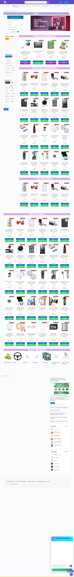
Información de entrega (41, 481)
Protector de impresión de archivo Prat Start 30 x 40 (24, 110)
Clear (8, 101)
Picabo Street (56, 457)
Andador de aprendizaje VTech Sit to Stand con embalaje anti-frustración (63, 52)
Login (60, 2)
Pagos (48, 481)
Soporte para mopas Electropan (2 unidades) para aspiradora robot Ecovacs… (64, 137)
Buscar (6, 109)
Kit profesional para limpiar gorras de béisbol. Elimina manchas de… (31, 308)
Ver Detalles (25, 61)
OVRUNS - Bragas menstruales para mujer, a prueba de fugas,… (20, 308)
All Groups (66, 426)
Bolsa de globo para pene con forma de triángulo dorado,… (34, 163)
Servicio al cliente (31, 481)
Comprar (25, 63)
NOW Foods (8, 63)
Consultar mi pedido (56, 547)
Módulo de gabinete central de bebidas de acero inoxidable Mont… (9, 308)
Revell (13, 67)
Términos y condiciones (21, 481)
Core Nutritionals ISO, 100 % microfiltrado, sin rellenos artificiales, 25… (9, 230)
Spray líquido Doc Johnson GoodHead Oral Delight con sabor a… (64, 256)
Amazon (52, 395)
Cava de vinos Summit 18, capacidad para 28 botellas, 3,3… (65, 110)
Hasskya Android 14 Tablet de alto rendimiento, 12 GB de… (53, 334)
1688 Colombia (57, 432)
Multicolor (8, 93)
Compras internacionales (57, 549)
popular (55, 429)
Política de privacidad (10, 481)
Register (66, 2)
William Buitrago (59, 404)
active (52, 429)
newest (59, 429)
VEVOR (13, 70)
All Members (66, 451)
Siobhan (55, 460)
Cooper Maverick (57, 466)
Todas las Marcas (9, 56)
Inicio (5, 11)
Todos (8, 82)
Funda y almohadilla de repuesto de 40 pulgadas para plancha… (31, 334)
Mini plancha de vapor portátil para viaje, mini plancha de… (44, 163)
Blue (13, 85)
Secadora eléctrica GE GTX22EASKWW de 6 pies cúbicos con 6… (44, 84)
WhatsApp (38, 63)
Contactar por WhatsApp (63, 569)
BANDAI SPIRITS (9, 72)
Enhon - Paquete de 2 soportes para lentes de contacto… (54, 136)
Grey (8, 96)
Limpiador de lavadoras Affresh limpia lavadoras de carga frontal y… (50, 52)
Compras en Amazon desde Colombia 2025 (59, 407)
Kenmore (8, 74)
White (8, 85)
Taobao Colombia (57, 438)
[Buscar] (48, 2)
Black (14, 82)
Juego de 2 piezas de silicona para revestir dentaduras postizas (65, 84)
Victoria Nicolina (56, 469)
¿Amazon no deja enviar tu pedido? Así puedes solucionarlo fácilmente (58, 414)
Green (13, 90)
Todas (7, 38)
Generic (8, 58)
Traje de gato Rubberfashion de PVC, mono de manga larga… (64, 308)
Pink (8, 90)
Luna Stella (56, 463)
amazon (55, 395)
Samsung (8, 67)
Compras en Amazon (65, 549)
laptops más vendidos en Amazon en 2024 (58, 421)
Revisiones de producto (62, 395)
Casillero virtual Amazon (55, 410)
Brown (13, 96)
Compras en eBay (55, 552)
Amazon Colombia (57, 441)
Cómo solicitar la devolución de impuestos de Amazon (58, 418)
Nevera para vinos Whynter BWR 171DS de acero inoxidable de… (42, 282)
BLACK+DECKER (9, 65)
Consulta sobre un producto (65, 547)
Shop (7, 11)
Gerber (7, 70)
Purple (14, 101)
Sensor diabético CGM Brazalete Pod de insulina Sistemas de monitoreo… (53, 308)
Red (14, 93)
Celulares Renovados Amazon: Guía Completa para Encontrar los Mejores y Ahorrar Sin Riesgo (58, 379)
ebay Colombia (57, 435)
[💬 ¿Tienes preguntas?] (71, 574)
